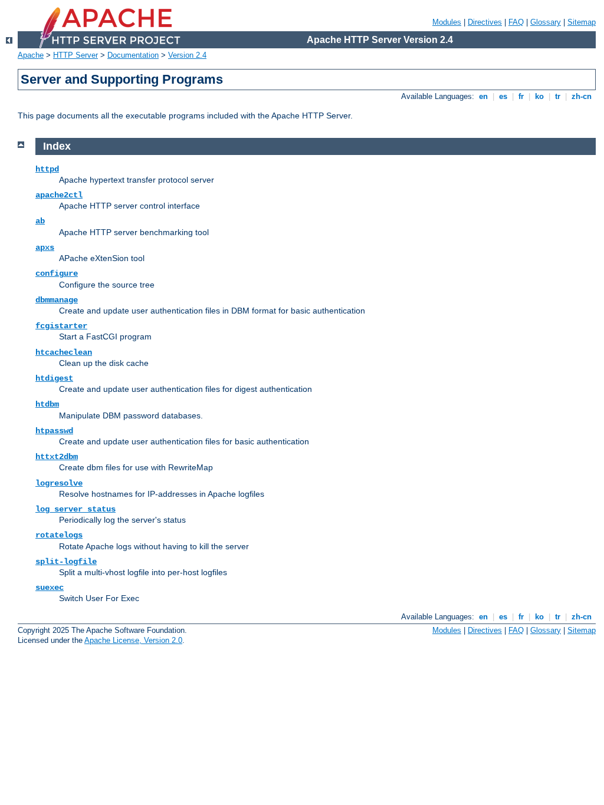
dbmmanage (56, 300)
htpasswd (54, 431)
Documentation (133, 55)
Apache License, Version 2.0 (133, 640)
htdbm (47, 404)
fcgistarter (61, 326)
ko (539, 96)
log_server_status (75, 509)
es (503, 96)
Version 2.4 (187, 55)
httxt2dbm (56, 456)
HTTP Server (75, 55)
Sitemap (581, 22)
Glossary (545, 22)
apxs (44, 247)
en (483, 96)
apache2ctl (59, 195)
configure (56, 273)
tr (558, 96)
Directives (485, 22)
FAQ (516, 22)
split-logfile (66, 561)
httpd (47, 169)
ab (40, 221)
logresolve (59, 483)
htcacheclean (63, 352)
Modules (446, 22)
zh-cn (581, 96)
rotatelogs (59, 535)
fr (521, 96)
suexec (49, 587)
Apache (31, 55)
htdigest (54, 378)
